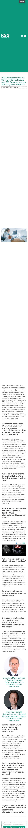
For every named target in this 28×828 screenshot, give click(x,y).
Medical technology (18, 824)
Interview (7, 823)
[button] (22, 36)
